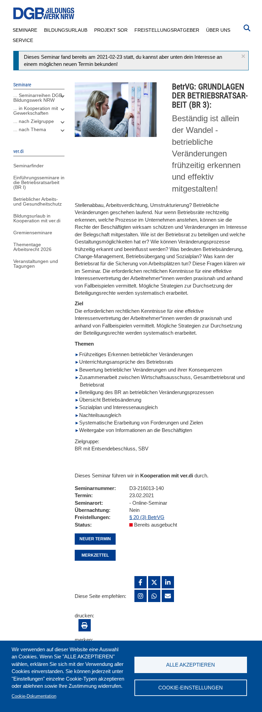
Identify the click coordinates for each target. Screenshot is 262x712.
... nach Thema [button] (29, 129)
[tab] (38, 99)
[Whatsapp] (154, 596)
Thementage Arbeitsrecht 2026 (32, 247)
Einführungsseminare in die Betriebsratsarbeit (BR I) (38, 182)
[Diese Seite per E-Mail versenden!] (168, 596)
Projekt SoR (111, 30)
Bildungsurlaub (65, 30)
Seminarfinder (28, 165)
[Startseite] (44, 13)
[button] (243, 56)
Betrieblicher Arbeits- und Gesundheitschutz (37, 201)
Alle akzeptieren (190, 665)
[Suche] (247, 27)
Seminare (25, 30)
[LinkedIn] (168, 582)
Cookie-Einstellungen (190, 687)
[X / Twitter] (154, 582)
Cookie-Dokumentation (34, 696)
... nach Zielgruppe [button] (33, 121)
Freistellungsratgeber (166, 30)
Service (23, 40)
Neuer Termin (95, 538)
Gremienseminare (32, 232)
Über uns (218, 30)
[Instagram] (140, 596)
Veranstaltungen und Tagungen (35, 264)
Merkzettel (95, 555)
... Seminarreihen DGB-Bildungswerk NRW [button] (38, 97)
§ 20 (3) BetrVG (146, 517)
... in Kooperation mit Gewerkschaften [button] (35, 110)
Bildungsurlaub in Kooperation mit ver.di (36, 218)
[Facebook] (140, 582)
